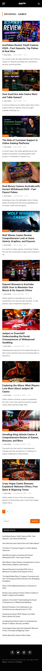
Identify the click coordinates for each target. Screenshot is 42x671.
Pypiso (4, 662)
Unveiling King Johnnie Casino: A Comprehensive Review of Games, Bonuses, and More (20, 437)
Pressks (19, 662)
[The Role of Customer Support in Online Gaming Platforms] (21, 126)
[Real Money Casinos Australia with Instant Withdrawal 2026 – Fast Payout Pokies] (21, 172)
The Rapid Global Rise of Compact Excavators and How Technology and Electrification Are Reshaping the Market (20, 578)
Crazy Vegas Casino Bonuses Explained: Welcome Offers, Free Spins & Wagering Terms (20, 486)
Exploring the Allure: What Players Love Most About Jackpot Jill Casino (20, 388)
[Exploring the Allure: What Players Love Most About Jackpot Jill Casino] (21, 371)
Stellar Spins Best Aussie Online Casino (16, 635)
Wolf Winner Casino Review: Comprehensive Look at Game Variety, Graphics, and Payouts (18, 238)
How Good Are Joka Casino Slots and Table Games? (20, 543)
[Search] (38, 3)
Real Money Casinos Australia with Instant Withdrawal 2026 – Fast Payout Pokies (21, 189)
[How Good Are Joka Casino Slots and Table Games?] (21, 80)
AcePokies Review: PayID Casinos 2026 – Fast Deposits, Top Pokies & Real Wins (20, 48)
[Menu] (3, 3)
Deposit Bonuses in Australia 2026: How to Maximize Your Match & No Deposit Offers (18, 287)
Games (5, 40)
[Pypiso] (22, 3)
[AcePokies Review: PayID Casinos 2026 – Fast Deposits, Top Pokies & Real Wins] (21, 31)
